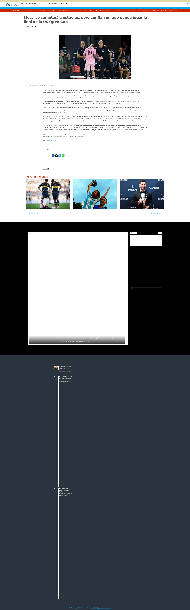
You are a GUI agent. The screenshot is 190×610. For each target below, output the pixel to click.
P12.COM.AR (52, 140)
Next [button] (160, 233)
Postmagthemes (117, 608)
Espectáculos (53, 3)
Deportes (64, 3)
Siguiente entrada (156, 213)
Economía (33, 3)
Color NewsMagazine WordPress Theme (101, 608)
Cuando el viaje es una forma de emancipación (76, 338)
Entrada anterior (33, 213)
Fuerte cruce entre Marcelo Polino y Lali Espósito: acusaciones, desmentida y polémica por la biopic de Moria (35, 10)
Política (24, 3)
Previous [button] (133, 233)
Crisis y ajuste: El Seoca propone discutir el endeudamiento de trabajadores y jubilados (84, 10)
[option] (84, 10)
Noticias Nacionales (66, 341)
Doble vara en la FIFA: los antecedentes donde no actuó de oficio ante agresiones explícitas (129, 10)
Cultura (42, 3)
